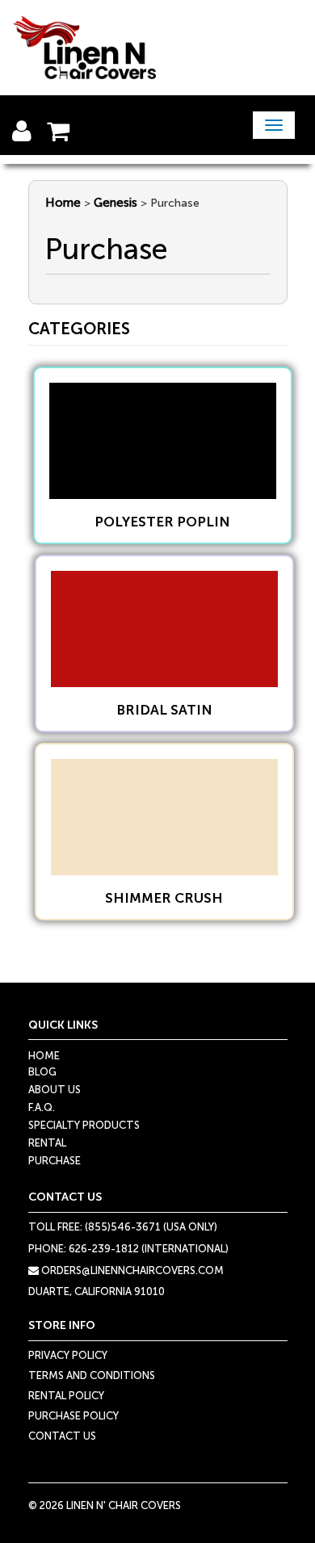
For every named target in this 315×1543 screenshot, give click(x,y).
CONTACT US (62, 1436)
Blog (42, 1072)
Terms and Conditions (91, 1375)
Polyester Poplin (162, 522)
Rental (47, 1143)
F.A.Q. (41, 1107)
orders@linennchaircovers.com (131, 1270)
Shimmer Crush (164, 898)
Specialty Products (84, 1125)
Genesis (115, 202)
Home (63, 202)
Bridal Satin (164, 710)
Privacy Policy (67, 1355)
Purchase (54, 1161)
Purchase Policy (73, 1416)
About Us (54, 1090)
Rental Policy (66, 1396)
